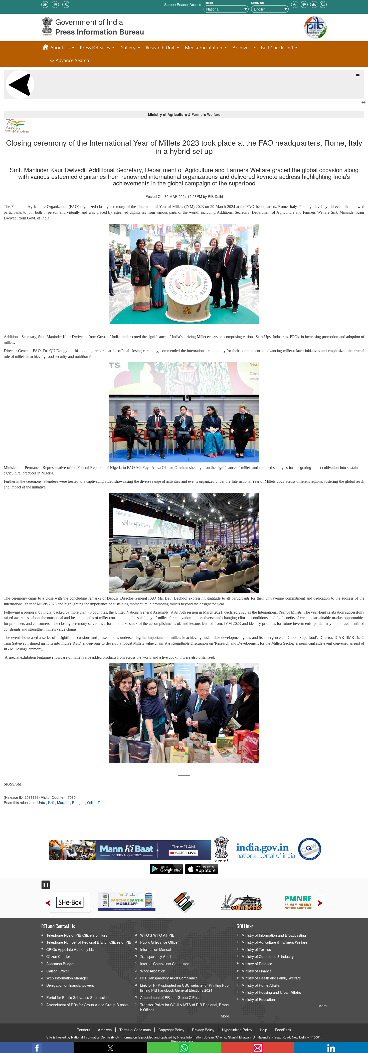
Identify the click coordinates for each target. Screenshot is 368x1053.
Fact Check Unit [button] (277, 47)
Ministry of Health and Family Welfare (271, 977)
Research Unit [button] (160, 47)
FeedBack (283, 1029)
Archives (105, 1029)
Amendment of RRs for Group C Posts (170, 997)
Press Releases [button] (95, 47)
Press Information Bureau (99, 32)
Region (208, 2)
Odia (91, 802)
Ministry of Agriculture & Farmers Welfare (274, 942)
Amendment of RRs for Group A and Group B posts (87, 1004)
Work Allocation (152, 970)
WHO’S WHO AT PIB (157, 935)
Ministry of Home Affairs (261, 985)
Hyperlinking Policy (237, 1029)
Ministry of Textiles (256, 949)
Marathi (63, 802)
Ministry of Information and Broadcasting (274, 935)
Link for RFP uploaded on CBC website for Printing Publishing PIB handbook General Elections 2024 (184, 987)
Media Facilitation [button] (203, 47)
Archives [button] (241, 47)
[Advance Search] (323, 4)
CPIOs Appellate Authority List (70, 949)
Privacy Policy (203, 1029)
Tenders (83, 1029)
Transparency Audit (155, 956)
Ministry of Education (258, 999)
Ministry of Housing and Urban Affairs (271, 992)
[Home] (45, 47)
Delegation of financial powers (70, 985)
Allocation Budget (60, 963)
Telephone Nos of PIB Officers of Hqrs (76, 935)
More (225, 1015)
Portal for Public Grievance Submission (77, 997)
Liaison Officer (57, 970)
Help (263, 1029)
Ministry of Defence (257, 963)
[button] (295, 4)
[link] (130, 849)
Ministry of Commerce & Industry (268, 956)
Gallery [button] (127, 47)
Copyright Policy (171, 1029)
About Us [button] (60, 47)
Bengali (78, 802)
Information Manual (155, 949)
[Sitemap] (314, 4)
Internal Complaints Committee (164, 963)
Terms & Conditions (135, 1029)
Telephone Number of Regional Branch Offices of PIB (88, 942)
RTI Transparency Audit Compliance (169, 977)
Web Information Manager (67, 977)
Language (257, 2)
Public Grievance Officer (159, 942)
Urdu (41, 802)
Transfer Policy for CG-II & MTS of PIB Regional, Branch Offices (184, 1007)
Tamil (102, 802)
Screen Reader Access (182, 4)
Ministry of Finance (257, 970)
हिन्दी (51, 802)
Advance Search (71, 60)
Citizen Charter (58, 956)
